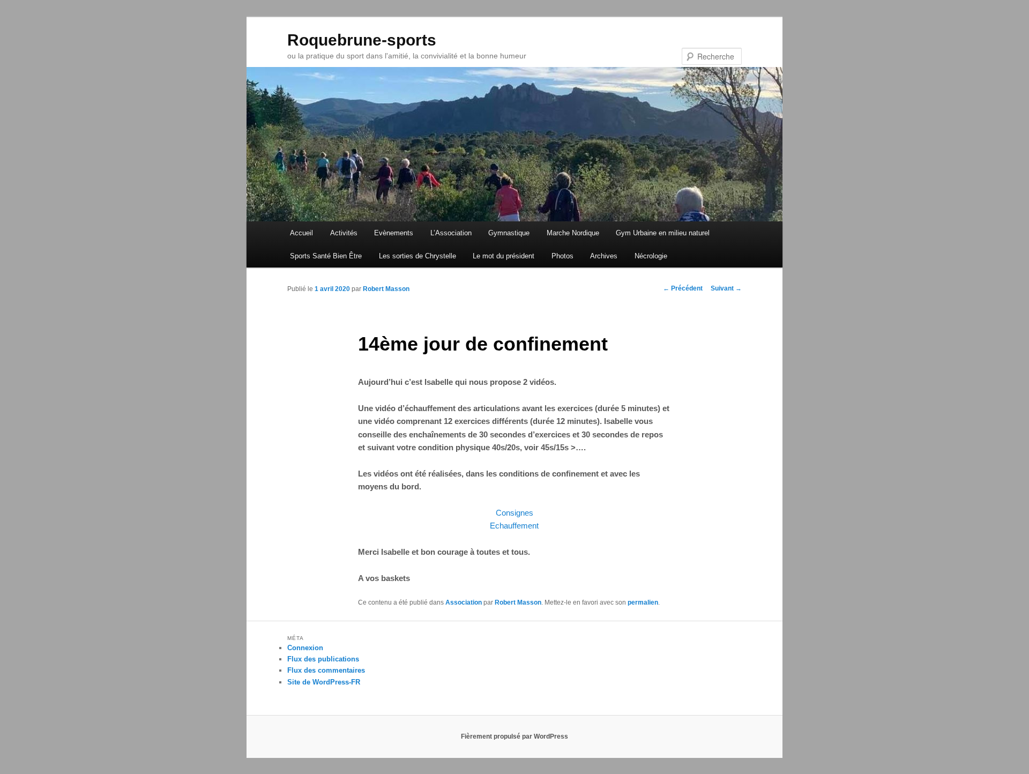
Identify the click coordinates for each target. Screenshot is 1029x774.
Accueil (301, 233)
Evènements (393, 233)
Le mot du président (503, 256)
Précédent (683, 288)
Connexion (305, 648)
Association (463, 602)
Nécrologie (651, 256)
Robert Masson (386, 289)
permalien (643, 602)
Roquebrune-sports (361, 40)
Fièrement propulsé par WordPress (514, 736)
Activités (343, 233)
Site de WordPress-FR (323, 682)
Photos (562, 256)
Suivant (726, 288)
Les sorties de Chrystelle (417, 256)
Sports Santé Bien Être (326, 256)
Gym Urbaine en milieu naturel (663, 233)
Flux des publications (323, 659)
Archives (603, 256)
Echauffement (514, 525)
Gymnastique (509, 233)
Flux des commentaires (326, 670)
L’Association (451, 233)
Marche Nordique (573, 233)
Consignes (514, 512)
